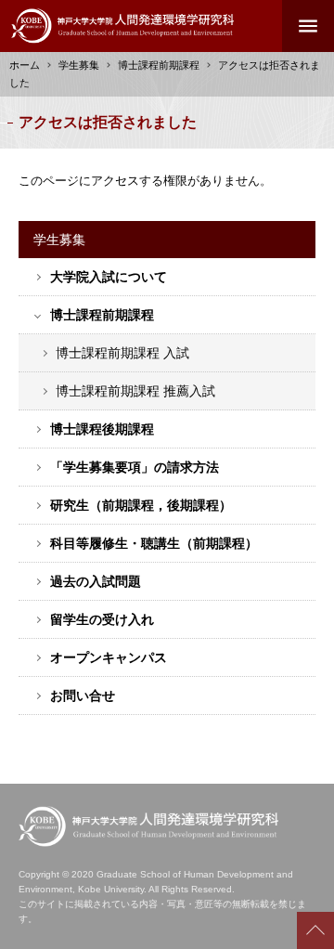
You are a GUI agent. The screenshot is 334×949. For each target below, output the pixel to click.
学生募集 (78, 65)
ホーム (24, 65)
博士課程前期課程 (102, 314)
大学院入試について (108, 276)
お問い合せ (82, 695)
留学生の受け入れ (102, 619)
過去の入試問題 (95, 581)
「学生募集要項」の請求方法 (134, 467)
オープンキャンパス (108, 657)
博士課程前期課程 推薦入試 (135, 391)
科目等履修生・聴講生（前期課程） (154, 543)
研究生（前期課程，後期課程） (141, 505)
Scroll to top (315, 930)
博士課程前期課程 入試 (122, 352)
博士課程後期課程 (102, 429)
